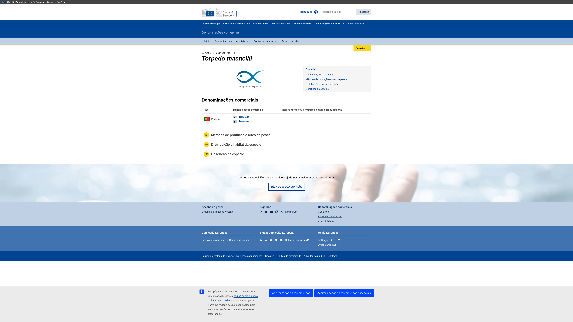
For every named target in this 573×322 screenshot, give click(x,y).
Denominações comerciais (328, 23)
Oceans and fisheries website (217, 211)
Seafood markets (302, 23)
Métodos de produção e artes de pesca (326, 79)
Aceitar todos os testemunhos (291, 293)
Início (207, 41)
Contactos (323, 211)
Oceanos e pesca (234, 23)
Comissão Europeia (211, 23)
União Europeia (326, 245)
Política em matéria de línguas (218, 256)
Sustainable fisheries (257, 23)
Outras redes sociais (296, 240)
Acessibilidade (326, 221)
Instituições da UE (327, 240)
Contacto (332, 256)
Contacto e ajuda (263, 41)
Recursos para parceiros (249, 256)
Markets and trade (281, 23)
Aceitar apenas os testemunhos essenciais (344, 293)
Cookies (269, 256)
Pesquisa (363, 12)
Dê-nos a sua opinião (286, 186)
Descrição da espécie (317, 89)
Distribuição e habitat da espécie (323, 84)
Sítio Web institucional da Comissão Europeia (226, 240)
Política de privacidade (330, 216)
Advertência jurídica (314, 256)
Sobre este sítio (290, 41)
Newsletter (291, 211)
